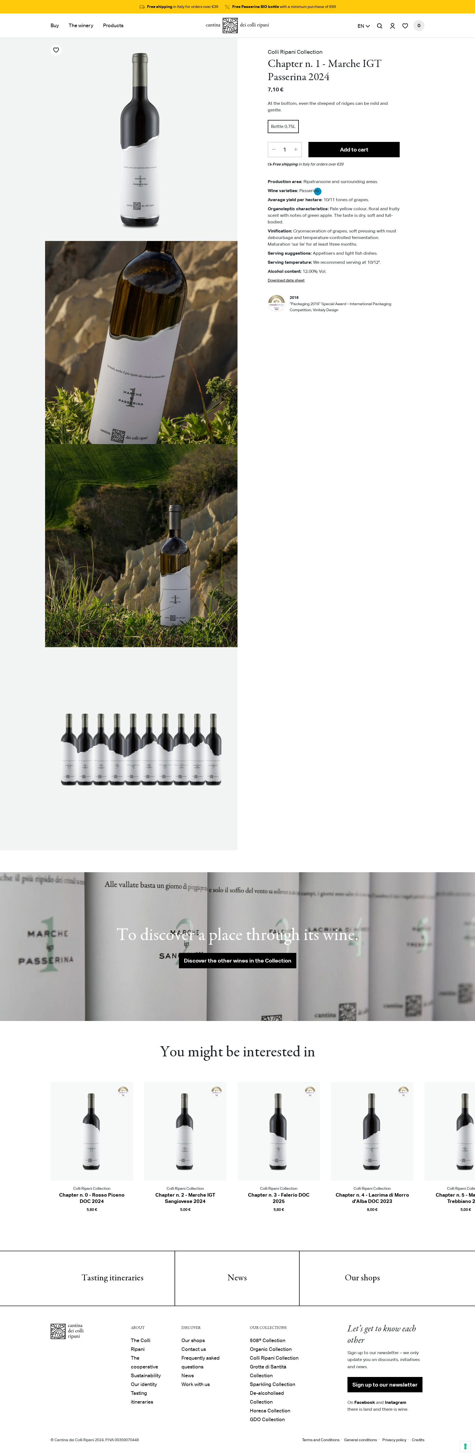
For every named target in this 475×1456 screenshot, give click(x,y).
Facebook (364, 1402)
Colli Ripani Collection (274, 1358)
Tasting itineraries (112, 1278)
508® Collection (267, 1340)
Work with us (195, 1384)
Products (113, 25)
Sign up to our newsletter (385, 1384)
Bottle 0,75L (283, 126)
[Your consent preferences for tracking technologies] (465, 1446)
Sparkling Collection (272, 1384)
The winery (81, 25)
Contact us (193, 1349)
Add (92, 1217)
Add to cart (354, 149)
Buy (55, 25)
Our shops (362, 1278)
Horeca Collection (270, 1410)
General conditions (360, 1440)
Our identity (144, 1384)
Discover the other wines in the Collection (237, 960)
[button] (364, 26)
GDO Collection (267, 1419)
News (237, 1278)
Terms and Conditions (320, 1440)
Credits (418, 1440)
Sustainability (146, 1375)
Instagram (395, 1402)
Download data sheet (286, 280)
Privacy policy (394, 1440)
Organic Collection (271, 1349)
